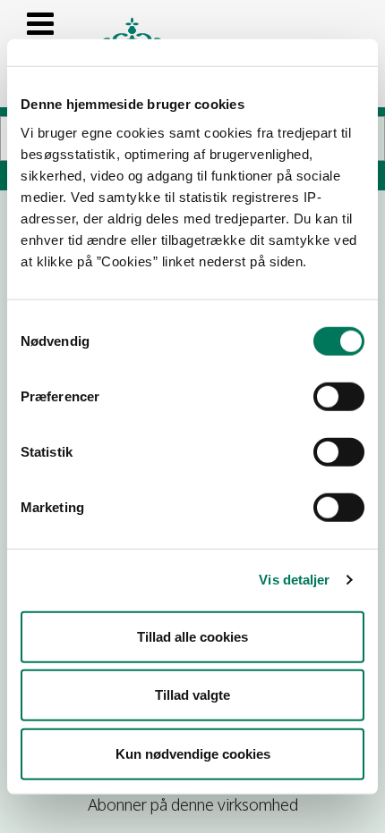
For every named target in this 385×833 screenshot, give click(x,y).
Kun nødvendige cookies (193, 753)
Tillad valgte (192, 695)
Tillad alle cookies (192, 636)
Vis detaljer (294, 579)
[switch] (338, 396)
